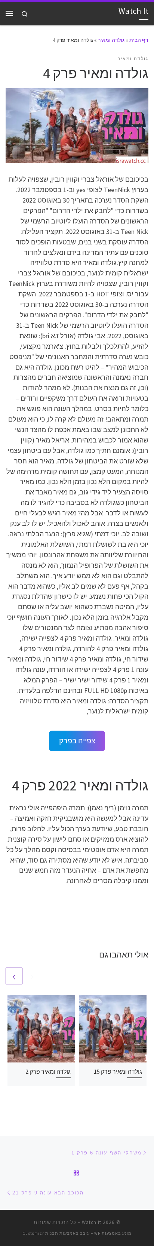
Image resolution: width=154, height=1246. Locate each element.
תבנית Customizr (40, 1233)
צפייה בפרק (77, 741)
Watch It (91, 1222)
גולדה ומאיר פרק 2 (48, 1071)
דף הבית (138, 40)
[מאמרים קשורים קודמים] (32, 976)
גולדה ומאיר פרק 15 (118, 1071)
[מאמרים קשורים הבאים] (14, 976)
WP (97, 1233)
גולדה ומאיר (111, 40)
